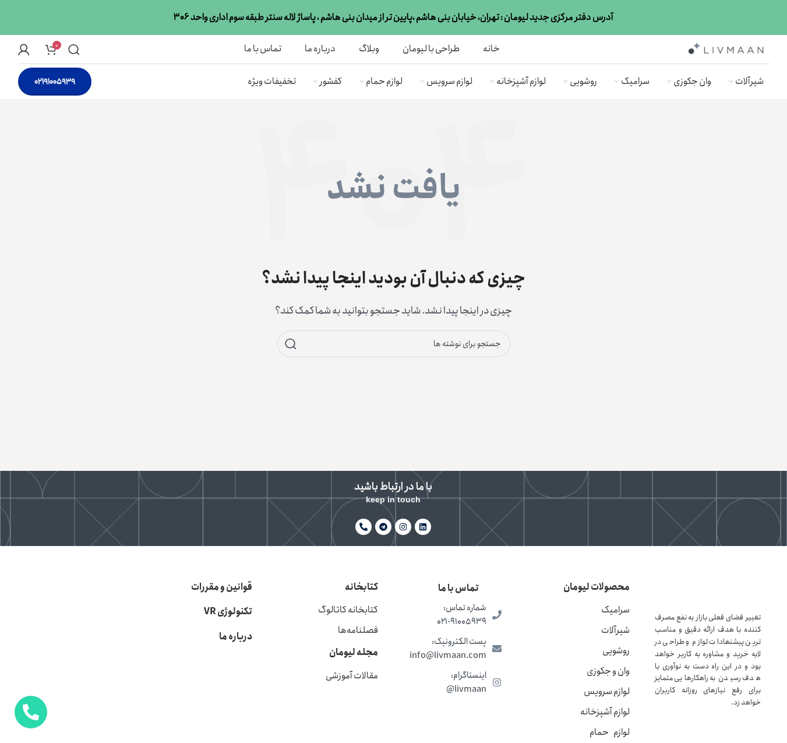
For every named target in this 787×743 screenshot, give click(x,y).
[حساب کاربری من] (24, 49)
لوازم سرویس (607, 691)
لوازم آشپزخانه (605, 712)
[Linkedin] (423, 527)
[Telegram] (383, 527)
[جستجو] (74, 49)
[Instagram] (403, 527)
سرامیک (615, 610)
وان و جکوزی (608, 671)
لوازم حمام (610, 732)
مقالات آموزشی (352, 675)
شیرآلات (615, 630)
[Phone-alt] (363, 527)
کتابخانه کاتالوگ (348, 610)
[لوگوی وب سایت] (726, 48)
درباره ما (235, 636)
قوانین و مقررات (221, 587)
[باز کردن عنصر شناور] (31, 712)
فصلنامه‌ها (358, 630)
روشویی (616, 650)
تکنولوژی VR (228, 611)
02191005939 (54, 81)
